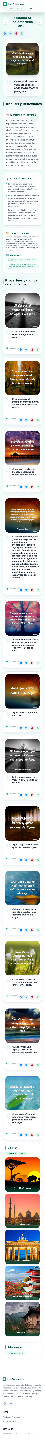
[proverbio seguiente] (39, 22)
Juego (22, 1153)
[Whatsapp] (22, 33)
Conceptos (11, 1153)
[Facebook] (5, 33)
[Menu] (31, 8)
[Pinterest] (16, 33)
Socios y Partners (10, 1421)
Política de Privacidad (11, 1417)
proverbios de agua (15, 1353)
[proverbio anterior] (5, 22)
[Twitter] (10, 33)
